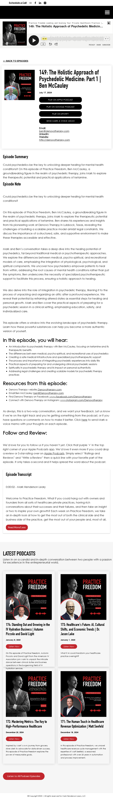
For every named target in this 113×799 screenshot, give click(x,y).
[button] (107, 12)
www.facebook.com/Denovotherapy (70, 396)
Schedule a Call (18, 2)
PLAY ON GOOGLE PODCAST (60, 106)
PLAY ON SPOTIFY (60, 113)
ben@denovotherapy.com (54, 131)
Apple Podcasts (54, 453)
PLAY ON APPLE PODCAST (60, 99)
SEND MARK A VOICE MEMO (60, 120)
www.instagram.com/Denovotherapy (81, 400)
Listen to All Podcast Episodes (23, 776)
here (84, 419)
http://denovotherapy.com (54, 139)
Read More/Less (17, 527)
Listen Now (14, 646)
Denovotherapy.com (49, 389)
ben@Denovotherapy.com (48, 393)
